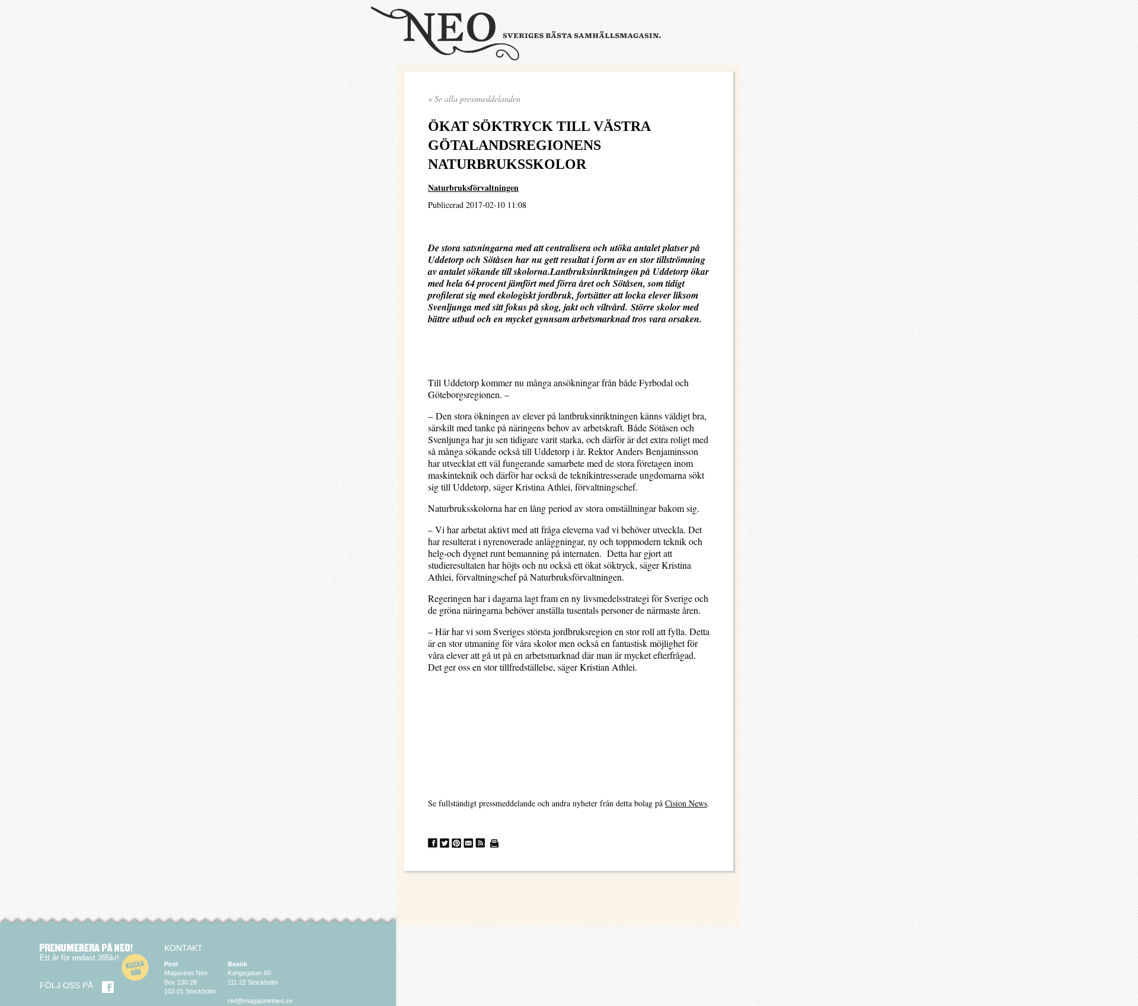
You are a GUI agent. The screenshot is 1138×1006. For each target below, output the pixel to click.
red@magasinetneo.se (260, 1000)
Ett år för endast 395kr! (79, 957)
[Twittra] (444, 843)
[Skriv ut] (494, 843)
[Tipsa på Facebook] (432, 843)
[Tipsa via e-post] (468, 843)
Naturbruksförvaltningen (473, 187)
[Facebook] (108, 987)
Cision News (686, 803)
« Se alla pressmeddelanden (474, 98)
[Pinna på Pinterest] (456, 843)
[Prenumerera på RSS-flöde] (480, 843)
